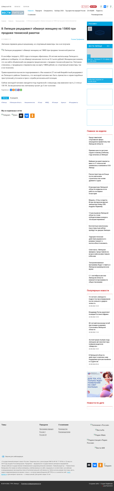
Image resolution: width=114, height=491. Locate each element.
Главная (3, 21)
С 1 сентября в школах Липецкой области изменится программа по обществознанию (98, 279)
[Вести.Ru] (99, 430)
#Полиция (55, 102)
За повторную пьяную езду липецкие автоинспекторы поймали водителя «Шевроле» (99, 343)
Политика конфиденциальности (31, 483)
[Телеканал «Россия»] (99, 425)
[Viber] (18, 90)
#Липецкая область (16, 102)
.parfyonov (107, 486)
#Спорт (40, 102)
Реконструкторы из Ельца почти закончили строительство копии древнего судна (99, 177)
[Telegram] (16, 90)
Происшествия (20, 21)
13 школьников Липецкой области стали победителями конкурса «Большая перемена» (98, 216)
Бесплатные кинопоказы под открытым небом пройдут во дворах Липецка (99, 228)
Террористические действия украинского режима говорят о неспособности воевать (98, 240)
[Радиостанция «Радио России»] (100, 441)
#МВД (47, 102)
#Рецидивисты (73, 102)
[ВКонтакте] (11, 90)
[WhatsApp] (21, 90)
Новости (10, 21)
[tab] (5, 98)
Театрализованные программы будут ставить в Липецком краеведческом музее (99, 266)
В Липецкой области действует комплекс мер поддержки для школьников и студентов (100, 358)
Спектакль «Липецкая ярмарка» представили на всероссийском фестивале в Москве (99, 253)
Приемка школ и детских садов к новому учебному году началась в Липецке (99, 152)
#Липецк (4, 102)
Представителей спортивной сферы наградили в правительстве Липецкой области (99, 141)
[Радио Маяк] (100, 435)
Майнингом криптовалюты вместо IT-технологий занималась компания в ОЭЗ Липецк (100, 164)
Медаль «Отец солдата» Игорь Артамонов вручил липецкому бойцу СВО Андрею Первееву (98, 203)
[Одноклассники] (13, 90)
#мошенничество (29, 102)
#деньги (63, 102)
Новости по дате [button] (95, 403)
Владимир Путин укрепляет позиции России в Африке (99, 313)
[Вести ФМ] (100, 448)
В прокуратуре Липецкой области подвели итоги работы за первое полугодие (98, 190)
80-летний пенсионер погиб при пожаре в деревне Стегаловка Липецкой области (99, 326)
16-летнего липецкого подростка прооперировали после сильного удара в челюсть (99, 300)
